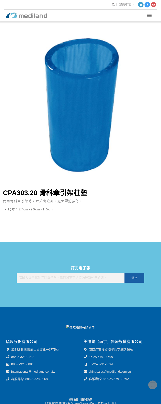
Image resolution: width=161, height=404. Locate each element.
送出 (134, 277)
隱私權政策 (86, 399)
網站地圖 (73, 399)
